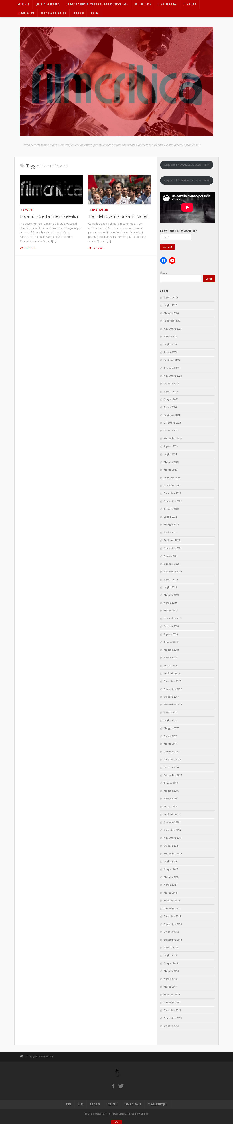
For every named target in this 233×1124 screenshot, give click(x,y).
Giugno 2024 (171, 399)
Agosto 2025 (171, 336)
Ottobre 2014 (171, 931)
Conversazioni (26, 13)
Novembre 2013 (173, 1018)
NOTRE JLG (23, 4)
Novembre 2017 (173, 689)
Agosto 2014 (171, 947)
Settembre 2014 (173, 939)
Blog (80, 1104)
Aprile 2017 (170, 736)
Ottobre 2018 (171, 626)
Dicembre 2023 (172, 422)
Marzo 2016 (170, 806)
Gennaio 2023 (171, 485)
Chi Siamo (95, 1104)
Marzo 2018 (170, 665)
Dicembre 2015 (172, 830)
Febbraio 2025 (172, 360)
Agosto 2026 (171, 297)
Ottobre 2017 (171, 696)
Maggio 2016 (171, 790)
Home (68, 1104)
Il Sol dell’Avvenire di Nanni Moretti (118, 216)
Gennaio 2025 (171, 368)
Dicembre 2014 (172, 916)
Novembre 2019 (173, 571)
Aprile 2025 (170, 352)
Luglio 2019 (170, 587)
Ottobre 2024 (171, 383)
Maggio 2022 (171, 524)
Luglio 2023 (170, 454)
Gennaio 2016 (171, 822)
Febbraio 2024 (172, 415)
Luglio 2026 (170, 305)
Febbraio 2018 (172, 673)
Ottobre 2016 (171, 767)
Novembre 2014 (173, 924)
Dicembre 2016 (172, 759)
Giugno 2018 (171, 642)
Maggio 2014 (171, 971)
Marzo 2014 (170, 986)
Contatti (112, 1104)
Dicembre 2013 (172, 1010)
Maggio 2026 (171, 313)
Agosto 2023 (171, 446)
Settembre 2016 (173, 775)
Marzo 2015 (170, 892)
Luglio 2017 (170, 720)
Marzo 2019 (170, 610)
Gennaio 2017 (171, 751)
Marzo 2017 (170, 743)
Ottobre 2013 (171, 1025)
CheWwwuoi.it (140, 1114)
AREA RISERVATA (132, 1104)
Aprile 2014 (170, 978)
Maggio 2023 (171, 462)
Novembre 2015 (173, 837)
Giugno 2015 (171, 869)
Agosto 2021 (171, 556)
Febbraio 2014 (172, 994)
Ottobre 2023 (171, 430)
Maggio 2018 (171, 649)
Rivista (94, 13)
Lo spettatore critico (53, 13)
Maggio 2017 (171, 728)
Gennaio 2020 (171, 563)
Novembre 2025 (173, 328)
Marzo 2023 (170, 469)
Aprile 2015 (170, 884)
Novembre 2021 (173, 548)
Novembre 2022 (173, 501)
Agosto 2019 (171, 579)
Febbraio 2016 (172, 814)
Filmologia (189, 4)
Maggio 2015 (171, 877)
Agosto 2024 (171, 391)
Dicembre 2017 (172, 681)
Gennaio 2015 (171, 908)
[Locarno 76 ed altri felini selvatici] (51, 189)
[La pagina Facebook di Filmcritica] (113, 1085)
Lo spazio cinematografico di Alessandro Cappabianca (97, 4)
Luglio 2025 (170, 344)
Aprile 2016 (170, 798)
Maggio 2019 (171, 595)
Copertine (28, 209)
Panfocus (78, 13)
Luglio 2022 (170, 516)
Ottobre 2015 (171, 845)
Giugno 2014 (171, 963)
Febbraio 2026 (172, 320)
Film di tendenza (167, 4)
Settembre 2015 (173, 853)
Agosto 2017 (171, 712)
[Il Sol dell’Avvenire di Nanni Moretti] (119, 189)
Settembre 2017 (173, 704)
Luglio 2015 (170, 861)
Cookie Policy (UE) (158, 1104)
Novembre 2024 (173, 375)
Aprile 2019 (170, 602)
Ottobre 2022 (171, 509)
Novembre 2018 (173, 618)
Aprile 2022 (170, 532)
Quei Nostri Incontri (48, 4)
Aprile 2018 (170, 657)
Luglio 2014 (170, 955)
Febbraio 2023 (172, 477)
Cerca (163, 273)
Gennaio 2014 (171, 1002)
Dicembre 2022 (172, 493)
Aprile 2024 (170, 407)
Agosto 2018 (171, 634)
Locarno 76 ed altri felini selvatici (49, 216)
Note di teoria (143, 4)
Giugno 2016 (171, 783)
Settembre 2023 (173, 438)
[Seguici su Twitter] (121, 1085)
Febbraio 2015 (172, 900)
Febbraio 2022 (172, 540)
